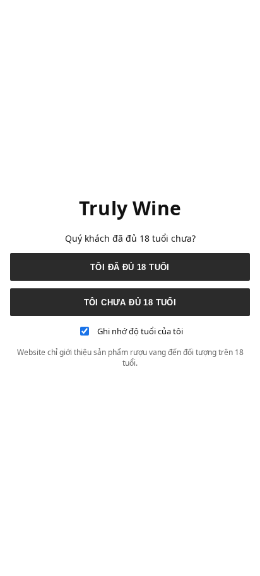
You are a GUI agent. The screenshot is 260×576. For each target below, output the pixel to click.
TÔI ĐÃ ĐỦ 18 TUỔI (130, 267)
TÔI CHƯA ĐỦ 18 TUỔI (130, 302)
